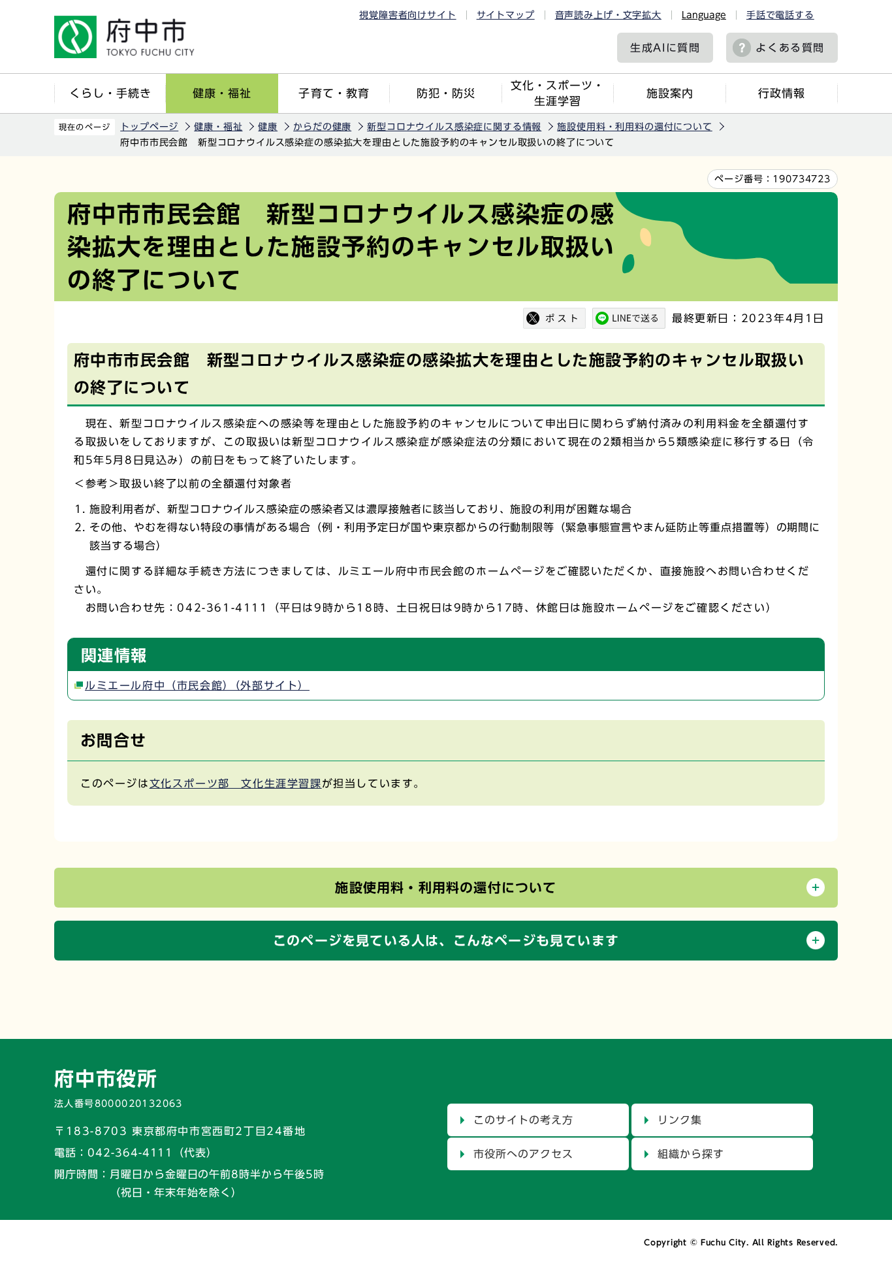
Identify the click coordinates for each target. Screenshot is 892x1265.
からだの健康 (322, 126)
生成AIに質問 (665, 47)
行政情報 (781, 93)
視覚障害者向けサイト (407, 15)
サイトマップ (506, 15)
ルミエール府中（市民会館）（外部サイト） (197, 685)
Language (704, 15)
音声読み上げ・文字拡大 (608, 15)
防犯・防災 (446, 93)
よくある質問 (790, 47)
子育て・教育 (333, 93)
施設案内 (669, 93)
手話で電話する (780, 15)
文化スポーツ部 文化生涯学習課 (236, 783)
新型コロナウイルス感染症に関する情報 (454, 126)
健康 (268, 126)
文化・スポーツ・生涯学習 (558, 93)
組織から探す (691, 1154)
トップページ (149, 126)
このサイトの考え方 (523, 1120)
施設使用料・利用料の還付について (634, 126)
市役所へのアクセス (523, 1154)
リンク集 (680, 1120)
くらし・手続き (110, 93)
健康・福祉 (222, 93)
